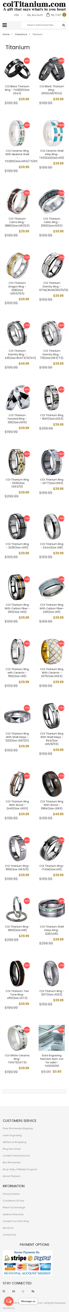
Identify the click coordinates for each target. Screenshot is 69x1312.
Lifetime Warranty (13, 1214)
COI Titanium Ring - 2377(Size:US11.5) (51, 481)
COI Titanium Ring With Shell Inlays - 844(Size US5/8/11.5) (51, 739)
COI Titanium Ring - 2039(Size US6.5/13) (17, 483)
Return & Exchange (14, 1207)
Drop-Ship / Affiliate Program (20, 1169)
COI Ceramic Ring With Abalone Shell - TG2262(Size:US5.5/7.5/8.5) (22, 156)
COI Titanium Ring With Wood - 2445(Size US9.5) (17, 805)
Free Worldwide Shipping (18, 1128)
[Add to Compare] (26, 76)
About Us (8, 1228)
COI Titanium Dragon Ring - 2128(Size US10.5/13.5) (17, 288)
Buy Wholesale (11, 1162)
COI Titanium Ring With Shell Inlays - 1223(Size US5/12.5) (17, 737)
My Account (35, 15)
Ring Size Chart (12, 1149)
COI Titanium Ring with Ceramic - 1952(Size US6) (17, 672)
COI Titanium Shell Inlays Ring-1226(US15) (52, 930)
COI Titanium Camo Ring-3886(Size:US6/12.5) (17, 222)
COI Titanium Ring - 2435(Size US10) (17, 545)
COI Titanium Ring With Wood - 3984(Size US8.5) (51, 805)
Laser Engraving (12, 1135)
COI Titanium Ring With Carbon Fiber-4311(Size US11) (52, 608)
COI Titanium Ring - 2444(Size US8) (51, 545)
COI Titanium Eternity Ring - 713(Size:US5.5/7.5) (51, 354)
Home (6, 34)
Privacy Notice (11, 1194)
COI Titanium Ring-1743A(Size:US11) (51, 867)
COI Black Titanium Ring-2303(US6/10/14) (52, 90)
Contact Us (9, 1234)
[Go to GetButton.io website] (9, 1308)
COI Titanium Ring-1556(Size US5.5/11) (17, 867)
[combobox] (43, 25)
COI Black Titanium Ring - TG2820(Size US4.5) (17, 90)
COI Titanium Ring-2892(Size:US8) (17, 928)
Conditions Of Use (13, 1200)
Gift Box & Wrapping (14, 1142)
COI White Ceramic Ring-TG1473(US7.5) (17, 1059)
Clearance (21, 34)
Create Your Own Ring (16, 1221)
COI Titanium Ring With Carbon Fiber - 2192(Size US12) (17, 608)
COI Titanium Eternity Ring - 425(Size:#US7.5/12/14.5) (20, 354)
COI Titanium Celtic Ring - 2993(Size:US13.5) (52, 222)
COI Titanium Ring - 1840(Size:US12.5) (51, 416)
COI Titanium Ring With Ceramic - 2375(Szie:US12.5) (51, 672)
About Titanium (12, 1176)
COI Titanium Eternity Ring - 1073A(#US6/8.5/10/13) (53, 286)
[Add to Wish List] (26, 68)
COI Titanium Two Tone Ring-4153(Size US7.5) (17, 994)
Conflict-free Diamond (16, 1155)
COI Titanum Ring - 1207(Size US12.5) (51, 992)
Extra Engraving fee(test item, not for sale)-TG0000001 (51, 1061)
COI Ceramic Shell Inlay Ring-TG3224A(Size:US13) (51, 154)
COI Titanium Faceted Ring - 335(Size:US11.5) (17, 418)
